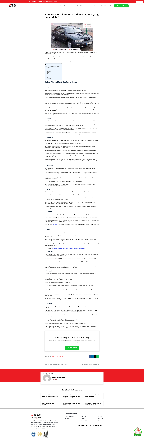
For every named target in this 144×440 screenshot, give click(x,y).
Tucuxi (49, 77)
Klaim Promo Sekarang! (72, 347)
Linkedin (83, 416)
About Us (66, 5)
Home (61, 5)
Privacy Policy (101, 420)
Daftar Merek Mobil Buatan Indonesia (53, 66)
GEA (48, 72)
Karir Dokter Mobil (69, 416)
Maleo (49, 68)
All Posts (55, 379)
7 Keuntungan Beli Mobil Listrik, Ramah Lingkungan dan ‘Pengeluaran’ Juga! (68, 248)
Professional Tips (95, 5)
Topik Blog (79, 5)
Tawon (49, 73)
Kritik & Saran (68, 420)
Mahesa (49, 71)
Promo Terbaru (85, 420)
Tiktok (83, 418)
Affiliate (110, 5)
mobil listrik (55, 224)
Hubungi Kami (104, 5)
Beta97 (49, 78)
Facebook (67, 418)
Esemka (49, 70)
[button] (90, 356)
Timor (49, 67)
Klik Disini (41, 1)
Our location (87, 5)
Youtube (100, 416)
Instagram (100, 418)
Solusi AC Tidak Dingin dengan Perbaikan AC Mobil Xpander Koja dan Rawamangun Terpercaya (71, 396)
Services (72, 5)
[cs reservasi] (138, 432)
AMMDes (49, 76)
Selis (48, 74)
